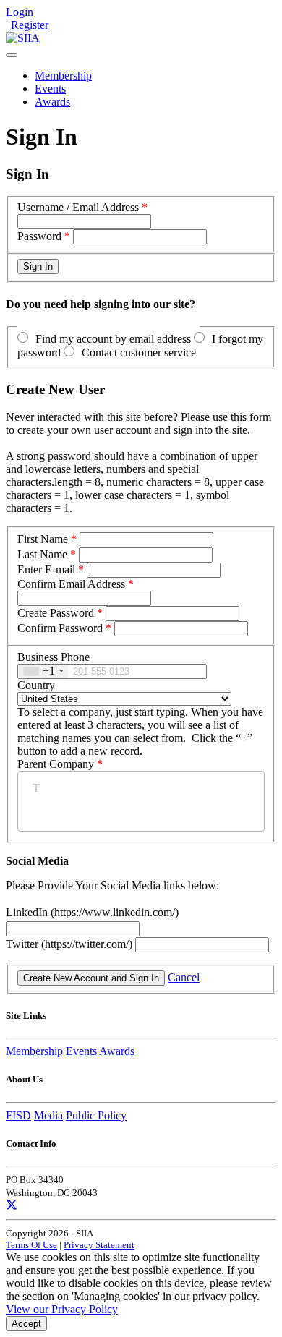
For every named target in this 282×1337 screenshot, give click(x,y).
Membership (63, 75)
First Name (42, 539)
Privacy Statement (99, 1244)
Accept (26, 1323)
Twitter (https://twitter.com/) (70, 944)
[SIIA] (23, 38)
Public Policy (96, 1115)
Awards (52, 101)
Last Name (42, 554)
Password (39, 236)
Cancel (184, 977)
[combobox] (43, 671)
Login (19, 12)
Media (48, 1115)
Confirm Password (60, 628)
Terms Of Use (31, 1244)
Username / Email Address (78, 207)
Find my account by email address (113, 339)
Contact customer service (139, 352)
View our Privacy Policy (62, 1309)
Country (36, 685)
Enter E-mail (46, 569)
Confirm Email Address (71, 584)
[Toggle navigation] (11, 55)
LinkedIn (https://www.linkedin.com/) (92, 912)
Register (29, 25)
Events (50, 88)
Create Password (55, 613)
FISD (18, 1115)
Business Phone (53, 657)
